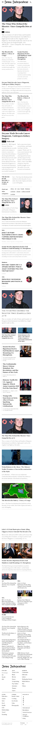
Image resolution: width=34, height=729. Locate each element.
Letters (24, 677)
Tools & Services (27, 712)
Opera (13, 690)
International (26, 708)
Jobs (3, 707)
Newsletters (26, 710)
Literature (14, 686)
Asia (3, 276)
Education (4, 696)
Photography (15, 705)
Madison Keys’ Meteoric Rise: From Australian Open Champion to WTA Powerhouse (24, 602)
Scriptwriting (15, 681)
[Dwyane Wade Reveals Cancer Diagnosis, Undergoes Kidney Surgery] (17, 126)
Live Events (15, 701)
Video (13, 703)
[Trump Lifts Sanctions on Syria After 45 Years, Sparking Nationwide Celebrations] (25, 400)
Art (3, 32)
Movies (14, 677)
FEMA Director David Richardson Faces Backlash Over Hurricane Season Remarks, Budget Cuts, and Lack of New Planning (24, 656)
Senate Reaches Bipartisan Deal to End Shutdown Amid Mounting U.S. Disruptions (24, 55)
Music (13, 674)
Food (3, 703)
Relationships (5, 710)
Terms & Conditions (25, 715)
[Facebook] (23, 696)
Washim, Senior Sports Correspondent (12, 241)
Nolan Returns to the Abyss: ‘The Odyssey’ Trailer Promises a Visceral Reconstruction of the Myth (25, 338)
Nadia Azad (10, 141)
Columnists (25, 672)
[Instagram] (23, 698)
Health (4, 141)
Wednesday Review (27, 679)
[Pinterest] (23, 702)
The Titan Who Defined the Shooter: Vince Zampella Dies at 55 (17, 26)
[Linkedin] (23, 700)
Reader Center (15, 696)
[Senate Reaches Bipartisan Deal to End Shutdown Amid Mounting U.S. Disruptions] (25, 351)
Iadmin (7, 32)
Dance (13, 679)
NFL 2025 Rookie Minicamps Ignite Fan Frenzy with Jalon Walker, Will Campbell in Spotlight (9, 602)
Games (3, 698)
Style (3, 701)
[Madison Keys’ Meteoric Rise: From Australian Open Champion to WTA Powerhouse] (24, 593)
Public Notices (26, 681)
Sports (19, 597)
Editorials (24, 674)
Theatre (14, 688)
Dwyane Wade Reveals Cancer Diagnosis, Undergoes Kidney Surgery (15, 83)
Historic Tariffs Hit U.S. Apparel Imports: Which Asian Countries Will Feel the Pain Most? (12, 268)
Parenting (4, 714)
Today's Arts (15, 672)
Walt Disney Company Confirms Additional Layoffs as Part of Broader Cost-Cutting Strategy (9, 655)
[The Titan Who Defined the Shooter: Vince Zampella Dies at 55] (17, 14)
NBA (3, 230)
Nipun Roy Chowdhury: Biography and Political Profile (12, 281)
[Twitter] (23, 704)
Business (4, 262)
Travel (3, 712)
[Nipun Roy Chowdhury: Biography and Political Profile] (29, 279)
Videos (24, 686)
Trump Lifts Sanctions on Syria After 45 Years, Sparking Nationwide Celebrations (10, 401)
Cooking (14, 698)
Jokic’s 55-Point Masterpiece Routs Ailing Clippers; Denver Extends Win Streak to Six (12, 236)
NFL (3, 597)
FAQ (23, 683)
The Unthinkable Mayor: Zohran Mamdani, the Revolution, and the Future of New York (10, 368)
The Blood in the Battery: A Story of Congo (8, 53)
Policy (24, 718)
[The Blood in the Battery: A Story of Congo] (17, 490)
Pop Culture (15, 683)
